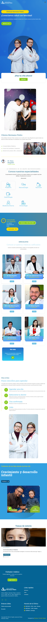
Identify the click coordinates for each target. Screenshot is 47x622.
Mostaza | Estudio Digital (40, 618)
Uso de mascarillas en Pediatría (10, 549)
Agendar (23, 79)
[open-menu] (45, 2)
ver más (12, 281)
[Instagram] (5, 600)
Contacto (13, 579)
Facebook (4, 481)
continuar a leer (6, 554)
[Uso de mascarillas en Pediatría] (23, 537)
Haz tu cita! (7, 23)
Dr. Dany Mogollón (6, 547)
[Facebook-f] (2, 600)
